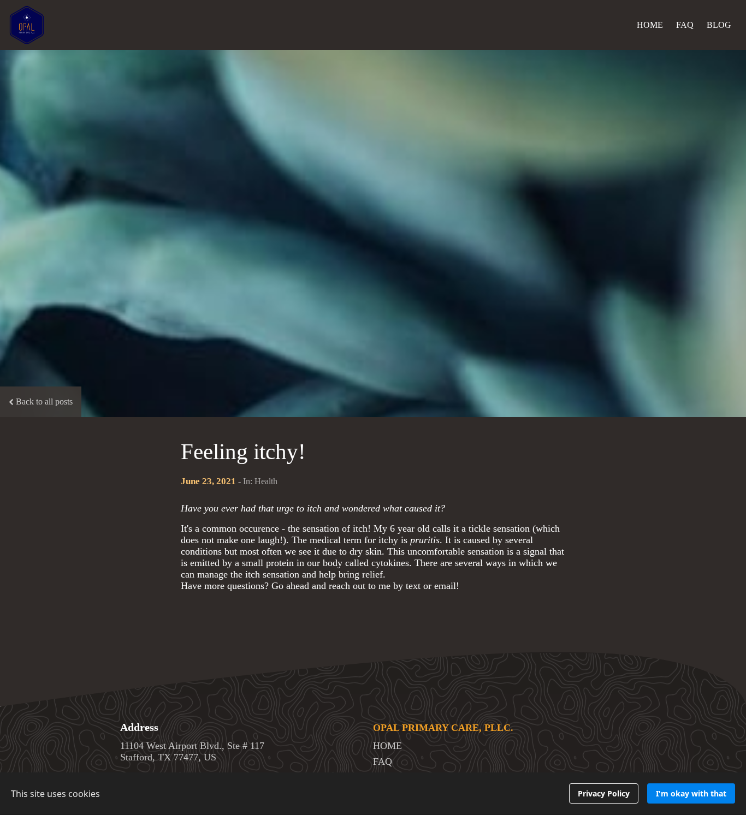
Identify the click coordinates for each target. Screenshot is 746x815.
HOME (650, 24)
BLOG (719, 24)
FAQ (685, 24)
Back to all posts (44, 401)
